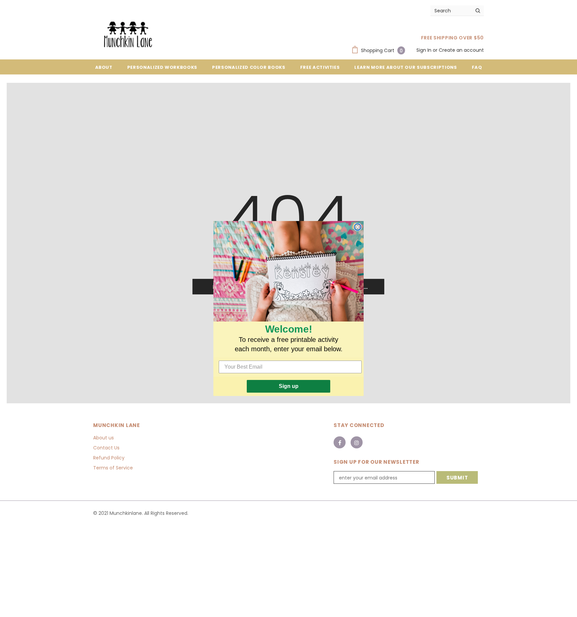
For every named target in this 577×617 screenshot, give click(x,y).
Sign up (289, 386)
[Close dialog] (357, 227)
